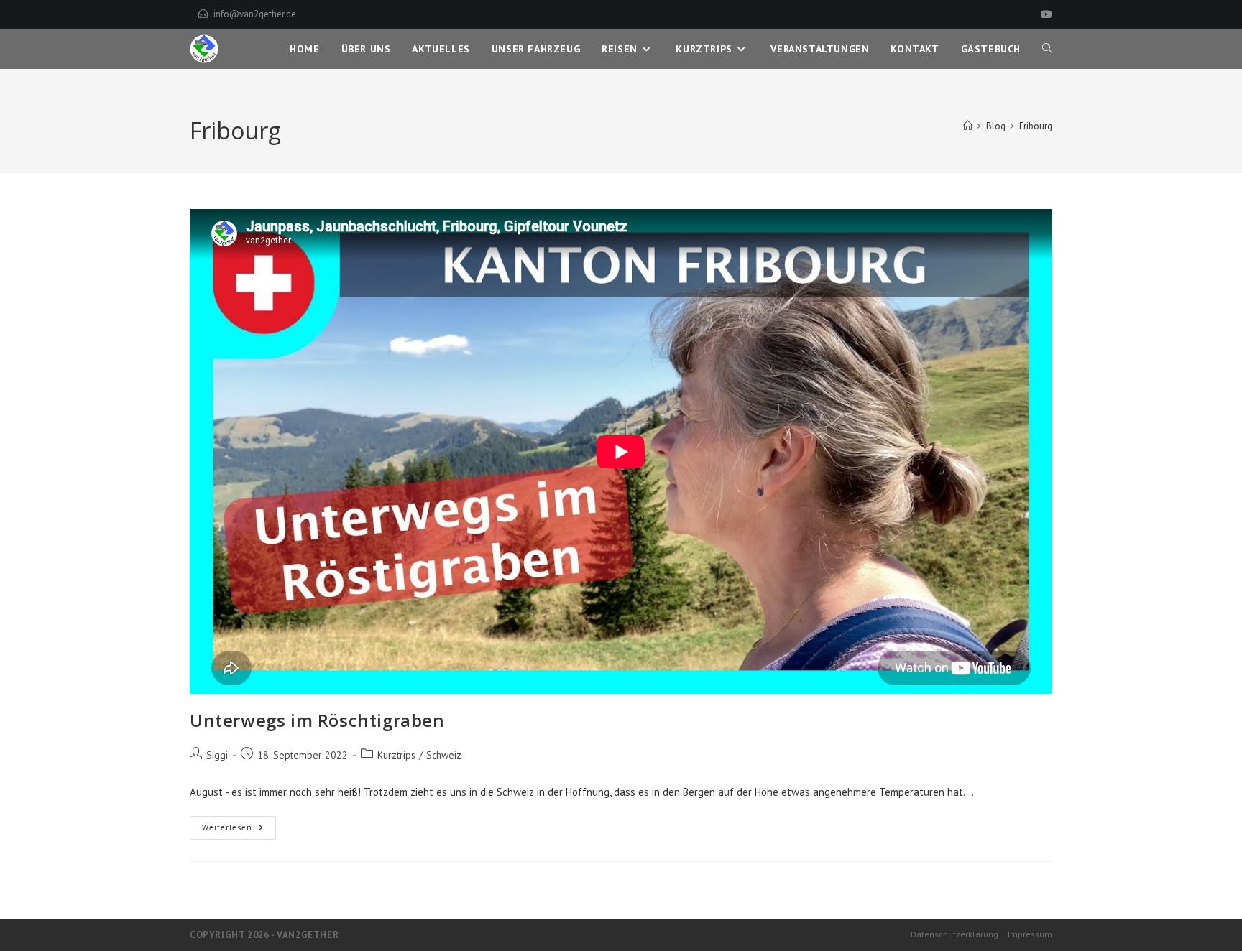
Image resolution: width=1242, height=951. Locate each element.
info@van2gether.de (254, 14)
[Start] (967, 126)
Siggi (217, 754)
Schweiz (443, 754)
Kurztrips (396, 754)
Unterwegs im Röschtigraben (317, 720)
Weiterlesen (239, 831)
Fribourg (1035, 126)
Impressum (1030, 934)
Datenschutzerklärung (954, 934)
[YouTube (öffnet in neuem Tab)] (1044, 14)
